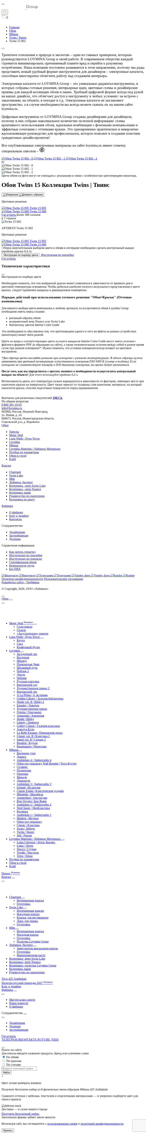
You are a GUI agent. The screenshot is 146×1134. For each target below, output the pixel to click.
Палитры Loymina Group (33, 941)
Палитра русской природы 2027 (27, 983)
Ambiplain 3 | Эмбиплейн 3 (34, 784)
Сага (20, 643)
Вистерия (23, 657)
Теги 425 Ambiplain (14, 978)
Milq (12, 478)
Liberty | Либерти (28, 722)
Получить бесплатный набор (21, 1113)
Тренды (14, 431)
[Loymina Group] (20, 8)
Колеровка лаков (20, 492)
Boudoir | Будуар (27, 743)
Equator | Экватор (28, 705)
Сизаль (21, 630)
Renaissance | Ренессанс (32, 746)
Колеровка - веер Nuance (25, 489)
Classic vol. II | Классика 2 (33, 736)
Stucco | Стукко (26, 849)
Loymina (14, 442)
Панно (11, 873)
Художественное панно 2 (33, 688)
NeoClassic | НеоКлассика (33, 808)
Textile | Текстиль (28, 852)
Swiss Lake (16, 475)
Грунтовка (23, 903)
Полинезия (24, 770)
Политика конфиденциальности (22, 578)
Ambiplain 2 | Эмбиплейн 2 (34, 804)
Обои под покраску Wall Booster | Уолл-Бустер (46, 763)
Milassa (13, 445)
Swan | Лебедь (26, 828)
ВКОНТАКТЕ (27, 1039)
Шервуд (22, 660)
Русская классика (28, 681)
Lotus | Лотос (25, 845)
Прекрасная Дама (28, 664)
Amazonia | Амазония (30, 715)
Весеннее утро (26, 753)
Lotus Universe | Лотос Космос (36, 842)
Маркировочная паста (31, 955)
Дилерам (15, 539)
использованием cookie (62, 1123)
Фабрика (7, 505)
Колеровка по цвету (22, 499)
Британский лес (27, 691)
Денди (21, 674)
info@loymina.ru (12, 408)
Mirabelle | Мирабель (30, 794)
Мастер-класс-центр (22, 999)
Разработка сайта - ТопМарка (20, 582)
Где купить (9, 1036)
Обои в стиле (17, 455)
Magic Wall (16, 435)
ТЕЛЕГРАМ (10, 1039)
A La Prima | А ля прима (32, 695)
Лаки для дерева (27, 921)
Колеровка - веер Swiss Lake (27, 485)
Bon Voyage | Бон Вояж (32, 801)
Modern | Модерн (28, 818)
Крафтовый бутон (28, 647)
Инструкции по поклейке (25, 555)
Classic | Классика (28, 825)
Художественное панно (32, 708)
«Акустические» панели (32, 633)
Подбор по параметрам (24, 452)
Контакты (15, 519)
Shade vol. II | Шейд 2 (30, 702)
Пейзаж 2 (23, 671)
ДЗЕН (55, 1039)
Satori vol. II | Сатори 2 (31, 739)
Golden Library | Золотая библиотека (40, 698)
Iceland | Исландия (28, 787)
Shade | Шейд (25, 719)
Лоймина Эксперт (21, 482)
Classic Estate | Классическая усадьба (40, 791)
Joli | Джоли (24, 835)
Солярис (22, 767)
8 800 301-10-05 (12, 404)
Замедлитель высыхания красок (37, 948)
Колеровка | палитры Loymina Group (32, 965)
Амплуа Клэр (25, 729)
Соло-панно (24, 626)
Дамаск (21, 756)
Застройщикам (18, 535)
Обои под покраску (29, 821)
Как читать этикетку (22, 552)
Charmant (15, 472)
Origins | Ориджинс (29, 712)
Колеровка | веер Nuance (25, 962)
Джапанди (23, 780)
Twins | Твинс (25, 832)
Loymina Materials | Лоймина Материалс (35, 448)
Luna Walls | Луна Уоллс (24, 438)
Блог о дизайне (19, 515)
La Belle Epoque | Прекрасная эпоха (40, 732)
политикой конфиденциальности (102, 1123)
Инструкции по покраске (25, 558)
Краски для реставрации (32, 917)
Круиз (21, 640)
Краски (6, 465)
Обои (5, 425)
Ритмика (22, 811)
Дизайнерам (17, 532)
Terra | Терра (25, 856)
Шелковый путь (27, 667)
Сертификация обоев (22, 562)
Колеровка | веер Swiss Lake (27, 958)
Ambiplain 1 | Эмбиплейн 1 (34, 814)
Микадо (22, 777)
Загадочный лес (27, 654)
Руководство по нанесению (27, 496)
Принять (8, 1130)
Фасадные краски (28, 914)
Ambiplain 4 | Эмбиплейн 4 (34, 760)
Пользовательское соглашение (63, 578)
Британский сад (27, 684)
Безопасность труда (21, 565)
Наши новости (18, 1003)
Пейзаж (22, 678)
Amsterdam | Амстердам (32, 797)
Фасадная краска (27, 934)
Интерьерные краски (30, 900)
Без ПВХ (15, 569)
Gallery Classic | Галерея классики (38, 725)
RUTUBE (44, 1039)
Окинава (22, 773)
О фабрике (16, 512)
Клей (12, 459)
